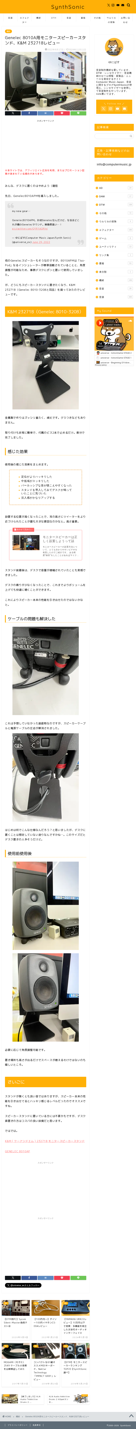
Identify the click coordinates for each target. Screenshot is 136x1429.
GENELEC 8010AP (17, 1151)
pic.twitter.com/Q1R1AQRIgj (30, 228)
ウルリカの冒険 (111, 19)
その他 (97, 18)
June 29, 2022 (41, 242)
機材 (38, 18)
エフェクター (24, 19)
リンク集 (115, 255)
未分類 (115, 272)
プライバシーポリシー (18, 1425)
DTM (53, 18)
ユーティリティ (115, 246)
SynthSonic (68, 6)
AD (115, 188)
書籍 (83, 18)
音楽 (69, 18)
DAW (115, 196)
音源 (10, 18)
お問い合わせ (125, 19)
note (99, 94)
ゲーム (115, 238)
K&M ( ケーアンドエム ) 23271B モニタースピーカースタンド (45, 1141)
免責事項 (37, 1425)
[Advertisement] (30, 144)
